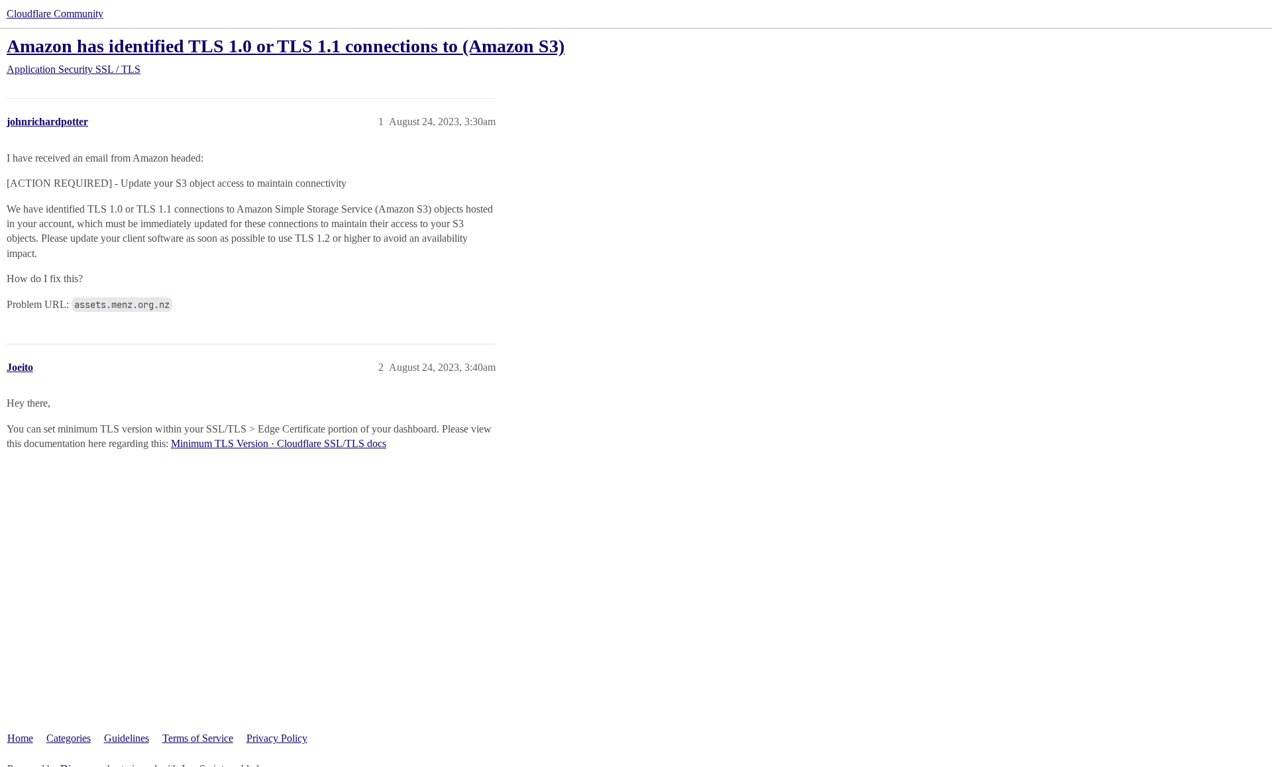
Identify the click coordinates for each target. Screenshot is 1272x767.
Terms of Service (197, 738)
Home (20, 738)
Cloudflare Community (55, 13)
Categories (68, 738)
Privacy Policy (276, 738)
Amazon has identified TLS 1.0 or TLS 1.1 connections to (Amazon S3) (285, 46)
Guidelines (126, 738)
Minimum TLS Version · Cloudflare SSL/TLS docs (278, 443)
